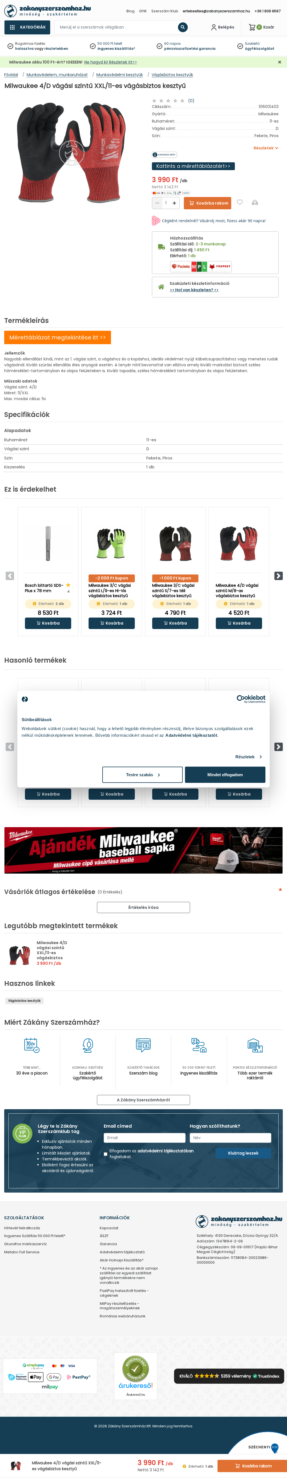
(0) (191, 101)
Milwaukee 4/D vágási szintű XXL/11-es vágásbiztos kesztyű (52, 952)
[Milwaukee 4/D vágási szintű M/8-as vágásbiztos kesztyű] (239, 543)
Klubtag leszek (243, 1153)
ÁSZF (104, 1236)
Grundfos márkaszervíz (25, 1244)
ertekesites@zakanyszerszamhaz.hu (216, 11)
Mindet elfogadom (225, 774)
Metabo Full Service (22, 1252)
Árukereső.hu (135, 1394)
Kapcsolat (109, 1228)
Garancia (108, 1244)
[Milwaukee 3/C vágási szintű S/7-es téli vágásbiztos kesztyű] (175, 543)
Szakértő (252, 43)
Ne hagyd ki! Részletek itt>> (110, 62)
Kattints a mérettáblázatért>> (193, 166)
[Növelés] (174, 203)
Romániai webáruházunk (122, 1316)
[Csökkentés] (157, 203)
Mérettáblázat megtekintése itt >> (57, 337)
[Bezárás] (280, 62)
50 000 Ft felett (110, 43)
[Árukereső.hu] (136, 1368)
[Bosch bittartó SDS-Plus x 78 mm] (48, 543)
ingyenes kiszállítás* (116, 48)
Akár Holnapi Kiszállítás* (122, 1260)
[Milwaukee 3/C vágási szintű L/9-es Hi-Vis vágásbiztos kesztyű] (112, 543)
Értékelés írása (143, 907)
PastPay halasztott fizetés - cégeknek (124, 1293)
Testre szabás (139, 774)
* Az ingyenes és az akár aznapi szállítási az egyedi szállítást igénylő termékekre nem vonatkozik (129, 1275)
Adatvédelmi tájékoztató (122, 1252)
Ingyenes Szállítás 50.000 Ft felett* (34, 1236)
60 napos (172, 43)
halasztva (24, 48)
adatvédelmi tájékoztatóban (166, 1151)
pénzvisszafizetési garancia (190, 48)
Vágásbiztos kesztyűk (24, 1001)
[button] (278, 576)
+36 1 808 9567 (267, 11)
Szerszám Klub (164, 11)
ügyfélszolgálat (259, 48)
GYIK (143, 11)
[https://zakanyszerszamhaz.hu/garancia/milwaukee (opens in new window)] (183, 155)
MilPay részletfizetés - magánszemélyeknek (120, 1306)
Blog (130, 11)
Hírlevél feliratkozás (22, 1228)
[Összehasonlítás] (255, 202)
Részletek (245, 756)
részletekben (56, 48)
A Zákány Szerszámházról (143, 1100)
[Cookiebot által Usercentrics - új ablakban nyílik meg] (240, 699)
